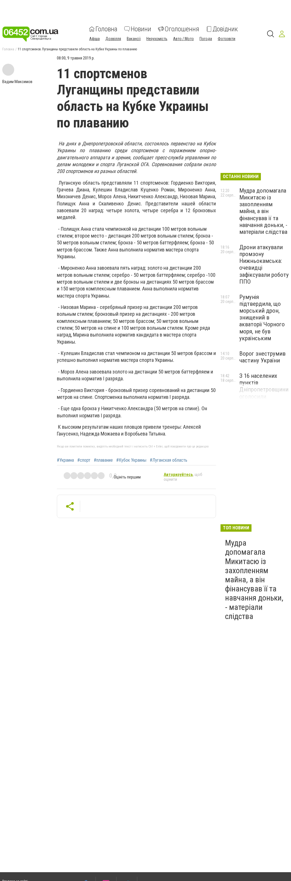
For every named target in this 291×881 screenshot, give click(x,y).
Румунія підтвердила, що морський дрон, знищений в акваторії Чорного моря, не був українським (262, 318)
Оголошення (182, 29)
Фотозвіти (226, 38)
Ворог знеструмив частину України (262, 357)
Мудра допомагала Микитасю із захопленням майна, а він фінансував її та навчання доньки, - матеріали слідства (263, 211)
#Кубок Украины (131, 460)
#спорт (83, 460)
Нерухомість (156, 38)
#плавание (103, 460)
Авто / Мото (183, 38)
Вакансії (134, 38)
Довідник (225, 29)
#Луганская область (168, 460)
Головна (106, 29)
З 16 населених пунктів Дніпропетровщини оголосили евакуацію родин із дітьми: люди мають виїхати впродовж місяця (263, 399)
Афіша (94, 38)
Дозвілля (113, 38)
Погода (205, 38)
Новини (141, 29)
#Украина (65, 460)
